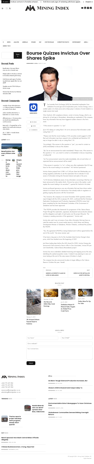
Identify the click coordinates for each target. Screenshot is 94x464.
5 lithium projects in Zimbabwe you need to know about (12, 108)
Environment (76, 42)
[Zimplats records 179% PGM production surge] (13, 160)
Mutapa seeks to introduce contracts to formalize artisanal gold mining (12, 74)
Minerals (25, 42)
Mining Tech (6, 46)
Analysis (16, 42)
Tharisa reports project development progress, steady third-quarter (15, 420)
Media (85, 42)
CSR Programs (49, 42)
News (8, 42)
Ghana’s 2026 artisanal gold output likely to (65, 388)
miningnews (30, 63)
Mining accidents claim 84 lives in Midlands (55, 274)
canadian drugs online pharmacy (11, 105)
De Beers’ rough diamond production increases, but (67, 381)
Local (36, 63)
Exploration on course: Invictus (11, 114)
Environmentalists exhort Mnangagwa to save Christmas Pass (70, 404)
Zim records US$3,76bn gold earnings (49, 304)
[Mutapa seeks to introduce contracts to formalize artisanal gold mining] (2, 160)
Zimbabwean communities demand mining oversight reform (68, 413)
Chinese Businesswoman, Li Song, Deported (17, 447)
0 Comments (34, 129)
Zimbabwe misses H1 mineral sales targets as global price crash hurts (68, 308)
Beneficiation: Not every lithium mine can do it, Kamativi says (11, 69)
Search (18, 55)
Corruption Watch (63, 42)
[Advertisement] (47, 24)
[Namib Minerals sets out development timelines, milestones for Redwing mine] (27, 408)
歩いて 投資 (6, 133)
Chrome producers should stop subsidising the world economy (12, 120)
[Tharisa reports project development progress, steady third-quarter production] (4, 418)
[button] (3, 8)
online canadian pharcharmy (10, 113)
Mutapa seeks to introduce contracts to (8, 168)
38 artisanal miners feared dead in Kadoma (33, 321)
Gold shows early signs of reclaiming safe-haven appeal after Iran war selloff (12, 81)
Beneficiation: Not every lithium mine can (8, 153)
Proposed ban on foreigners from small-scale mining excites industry (12, 127)
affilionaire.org (6, 118)
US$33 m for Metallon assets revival (82, 274)
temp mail (5, 125)
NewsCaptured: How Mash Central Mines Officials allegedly (20, 439)
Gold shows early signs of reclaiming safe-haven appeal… (56, 2)
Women (33, 42)
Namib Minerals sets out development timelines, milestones (38, 409)
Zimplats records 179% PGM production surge (18, 168)
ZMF (40, 42)
